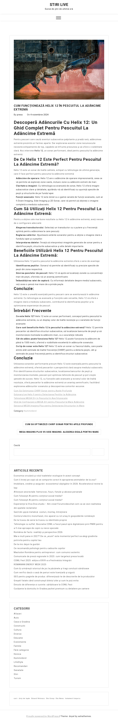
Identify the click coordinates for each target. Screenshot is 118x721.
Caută (17, 445)
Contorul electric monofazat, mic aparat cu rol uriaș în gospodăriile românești (54, 516)
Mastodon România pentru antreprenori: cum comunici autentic (47, 552)
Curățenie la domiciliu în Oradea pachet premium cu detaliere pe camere (51, 588)
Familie (17, 646)
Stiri (16, 674)
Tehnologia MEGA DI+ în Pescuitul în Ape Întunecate (41, 398)
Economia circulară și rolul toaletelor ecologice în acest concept (47, 476)
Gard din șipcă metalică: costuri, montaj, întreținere (40, 512)
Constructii (19, 626)
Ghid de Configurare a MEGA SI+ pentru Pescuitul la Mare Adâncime (49, 402)
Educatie (18, 638)
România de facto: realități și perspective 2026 (38, 532)
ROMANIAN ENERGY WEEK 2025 (30, 564)
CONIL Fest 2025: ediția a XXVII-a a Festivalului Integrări (43, 560)
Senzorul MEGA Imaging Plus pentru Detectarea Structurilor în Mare (49, 406)
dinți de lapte (24, 698)
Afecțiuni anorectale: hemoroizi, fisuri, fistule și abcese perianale (48, 492)
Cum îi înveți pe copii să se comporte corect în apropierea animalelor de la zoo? (55, 480)
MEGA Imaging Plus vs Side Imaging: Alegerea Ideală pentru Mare (59, 432)
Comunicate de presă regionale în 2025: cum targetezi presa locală (49, 556)
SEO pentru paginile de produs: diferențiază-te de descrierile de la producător (54, 576)
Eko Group (50, 698)
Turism (17, 678)
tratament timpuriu (72, 698)
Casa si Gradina (22, 622)
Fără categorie (21, 650)
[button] (58, 18)
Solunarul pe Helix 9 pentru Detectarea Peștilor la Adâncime (45, 394)
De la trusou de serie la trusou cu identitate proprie (40, 520)
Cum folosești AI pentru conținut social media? (38, 496)
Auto (16, 618)
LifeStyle (18, 662)
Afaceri (18, 614)
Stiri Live (59, 5)
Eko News (60, 698)
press (20, 114)
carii (16, 698)
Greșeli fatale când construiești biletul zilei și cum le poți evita (46, 580)
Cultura (17, 630)
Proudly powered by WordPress (42, 716)
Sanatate (18, 670)
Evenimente (20, 642)
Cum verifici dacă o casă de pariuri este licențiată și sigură (44, 572)
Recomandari (21, 666)
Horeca (17, 654)
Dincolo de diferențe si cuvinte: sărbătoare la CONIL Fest (43, 584)
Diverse (18, 634)
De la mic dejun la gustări (27, 544)
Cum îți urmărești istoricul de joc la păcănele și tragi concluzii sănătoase (51, 568)
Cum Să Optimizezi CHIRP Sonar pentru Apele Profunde (43, 391)
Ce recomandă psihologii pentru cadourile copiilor (39, 548)
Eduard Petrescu (38, 698)
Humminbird (30, 411)
